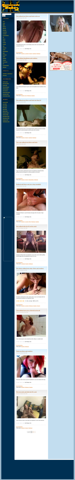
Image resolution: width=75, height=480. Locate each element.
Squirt (4, 56)
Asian (4, 23)
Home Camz (5, 81)
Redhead (5, 54)
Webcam (4, 67)
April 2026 (5, 109)
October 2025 (5, 119)
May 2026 (5, 107)
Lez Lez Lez (5, 90)
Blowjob (4, 28)
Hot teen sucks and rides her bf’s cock (26, 392)
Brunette (4, 30)
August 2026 (5, 102)
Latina (4, 49)
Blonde (4, 26)
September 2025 (6, 121)
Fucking (4, 44)
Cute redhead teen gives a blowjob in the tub (28, 310)
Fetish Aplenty (5, 88)
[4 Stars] (22, 48)
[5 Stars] (23, 48)
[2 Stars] (18, 48)
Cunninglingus (6, 35)
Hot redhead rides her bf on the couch (26, 226)
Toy (3, 63)
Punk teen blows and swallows (24, 351)
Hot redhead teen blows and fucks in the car (28, 16)
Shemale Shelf (6, 94)
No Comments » (19, 52)
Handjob (4, 47)
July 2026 (5, 104)
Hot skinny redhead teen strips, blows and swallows (30, 268)
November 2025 (6, 118)
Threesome (5, 61)
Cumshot (4, 33)
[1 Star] (17, 48)
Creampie (5, 31)
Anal (4, 21)
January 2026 (5, 114)
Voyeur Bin (5, 85)
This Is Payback (6, 87)
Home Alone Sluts (6, 92)
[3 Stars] (20, 48)
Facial (4, 40)
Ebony (4, 39)
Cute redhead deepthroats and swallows (26, 58)
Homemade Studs (6, 95)
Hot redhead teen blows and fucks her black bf (28, 100)
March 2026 (5, 111)
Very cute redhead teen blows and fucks (26, 142)
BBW (4, 24)
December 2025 (6, 116)
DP (3, 37)
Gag (3, 46)
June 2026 (5, 105)
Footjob (4, 42)
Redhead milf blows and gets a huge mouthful (28, 184)
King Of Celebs (6, 83)
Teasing (4, 60)
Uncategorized (6, 65)
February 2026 (6, 112)
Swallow (4, 58)
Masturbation (5, 51)
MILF (4, 53)
